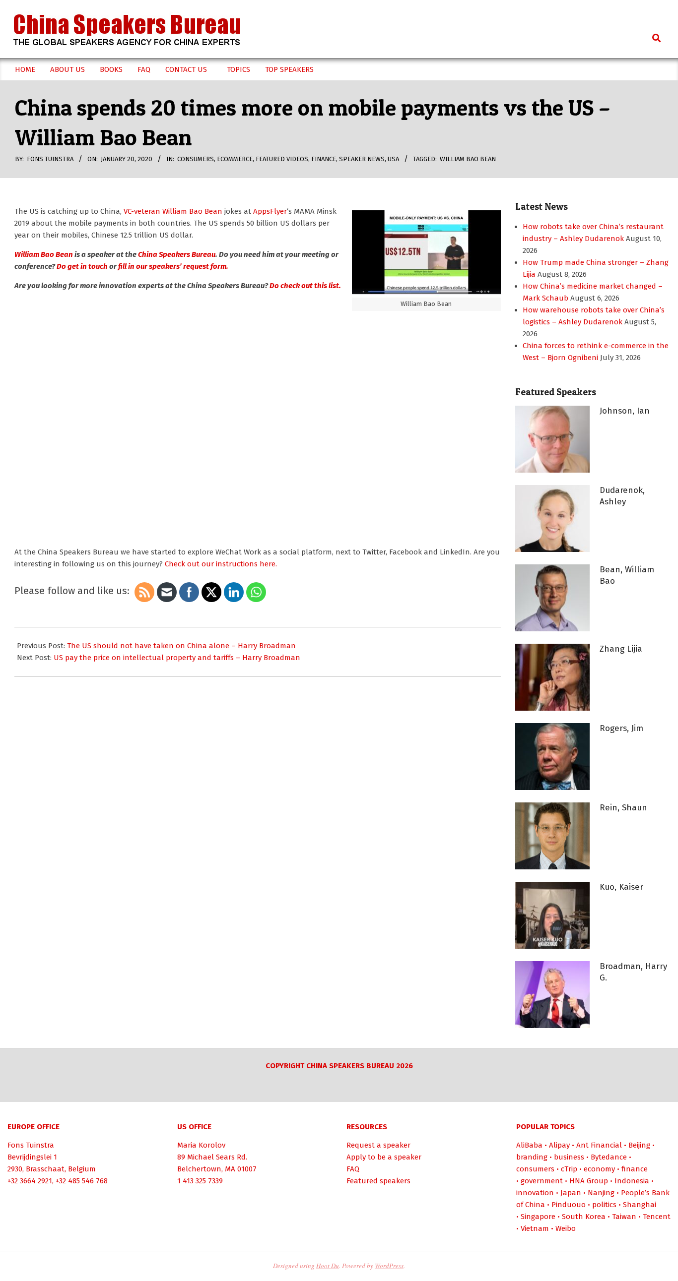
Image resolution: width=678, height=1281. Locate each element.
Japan (570, 1192)
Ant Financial (599, 1145)
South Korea (584, 1216)
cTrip (569, 1168)
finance (323, 159)
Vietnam (535, 1228)
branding (531, 1157)
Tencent (657, 1216)
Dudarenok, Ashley (622, 496)
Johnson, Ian (625, 411)
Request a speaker (378, 1145)
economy (599, 1168)
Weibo (565, 1228)
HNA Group (588, 1180)
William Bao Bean (468, 159)
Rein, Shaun (623, 807)
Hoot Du (327, 1265)
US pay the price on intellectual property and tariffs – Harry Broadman (177, 657)
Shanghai (639, 1204)
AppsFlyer (270, 211)
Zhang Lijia (621, 649)
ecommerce (235, 159)
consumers (195, 159)
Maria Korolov (201, 1145)
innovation (535, 1192)
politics (604, 1204)
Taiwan (624, 1216)
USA (393, 159)
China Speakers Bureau (176, 254)
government (542, 1180)
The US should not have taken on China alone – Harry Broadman (181, 645)
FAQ (352, 1168)
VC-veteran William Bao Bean (173, 211)
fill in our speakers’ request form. (173, 266)
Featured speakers (378, 1180)
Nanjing (601, 1192)
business (569, 1157)
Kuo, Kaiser (621, 887)
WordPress (389, 1265)
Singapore (538, 1216)
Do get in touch (82, 266)
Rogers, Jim (621, 728)
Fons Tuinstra (30, 1145)
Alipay (559, 1145)
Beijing (639, 1145)
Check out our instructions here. (221, 563)
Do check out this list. (305, 285)
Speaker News (362, 159)
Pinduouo (568, 1204)
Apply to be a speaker (383, 1157)
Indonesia (631, 1180)
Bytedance (609, 1157)
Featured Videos (282, 159)
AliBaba (529, 1145)
